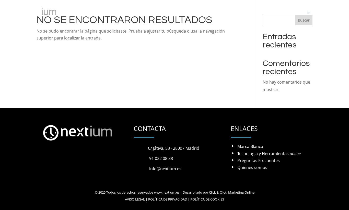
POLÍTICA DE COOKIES (207, 199)
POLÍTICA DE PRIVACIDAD (167, 199)
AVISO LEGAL (135, 199)
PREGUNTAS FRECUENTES (229, 12)
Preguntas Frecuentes (258, 160)
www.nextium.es (166, 192)
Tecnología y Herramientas (269, 153)
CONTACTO (326, 12)
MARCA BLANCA (131, 12)
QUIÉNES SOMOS (271, 12)
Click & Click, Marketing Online (231, 192)
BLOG (296, 12)
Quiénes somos (252, 167)
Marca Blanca (250, 146)
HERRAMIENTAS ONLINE (176, 12)
